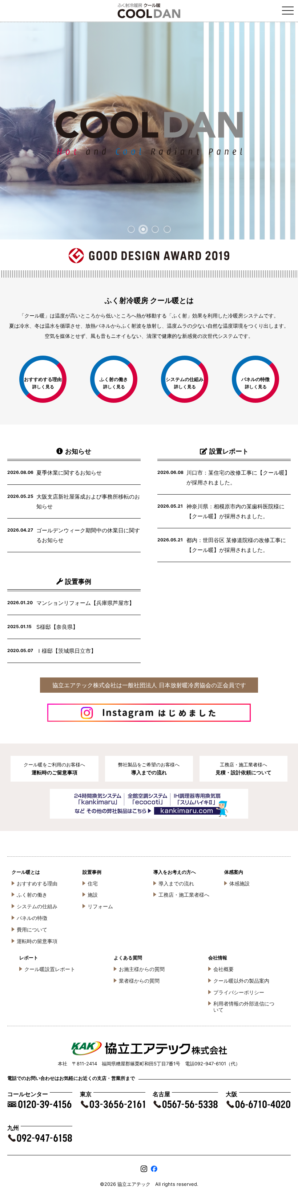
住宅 (93, 883)
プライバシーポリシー (238, 992)
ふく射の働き (32, 895)
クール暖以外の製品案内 (241, 981)
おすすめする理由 (37, 883)
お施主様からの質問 (142, 969)
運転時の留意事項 (37, 941)
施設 (93, 895)
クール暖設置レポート (49, 969)
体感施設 (239, 883)
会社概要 (223, 969)
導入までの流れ (176, 883)
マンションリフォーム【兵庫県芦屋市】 (85, 602)
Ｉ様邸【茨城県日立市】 (66, 650)
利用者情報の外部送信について (243, 1006)
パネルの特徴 (32, 918)
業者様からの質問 (139, 981)
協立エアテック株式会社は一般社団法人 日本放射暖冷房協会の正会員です (149, 685)
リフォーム (100, 906)
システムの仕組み (37, 906)
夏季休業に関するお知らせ (69, 472)
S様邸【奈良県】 (57, 626)
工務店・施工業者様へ (183, 895)
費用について (32, 929)
